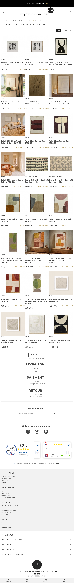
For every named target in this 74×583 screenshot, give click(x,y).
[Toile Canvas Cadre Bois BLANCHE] (13, 85)
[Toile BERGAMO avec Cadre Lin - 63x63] (13, 46)
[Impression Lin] (37, 11)
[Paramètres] (71, 12)
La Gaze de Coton (6, 527)
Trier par (64, 30)
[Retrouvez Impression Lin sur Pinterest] (45, 432)
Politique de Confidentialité (8, 510)
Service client (4, 480)
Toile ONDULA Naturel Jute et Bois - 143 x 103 (36, 103)
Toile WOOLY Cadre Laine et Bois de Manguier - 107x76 (36, 260)
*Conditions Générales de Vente (9, 506)
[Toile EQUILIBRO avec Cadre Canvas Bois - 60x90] (61, 46)
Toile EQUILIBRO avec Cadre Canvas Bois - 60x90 (60, 64)
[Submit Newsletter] (54, 413)
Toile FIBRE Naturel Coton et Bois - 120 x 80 (12, 181)
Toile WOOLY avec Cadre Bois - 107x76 (59, 341)
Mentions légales (5, 508)
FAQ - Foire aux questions (8, 476)
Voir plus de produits (37, 355)
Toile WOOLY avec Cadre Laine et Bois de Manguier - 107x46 (12, 260)
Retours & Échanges (6, 478)
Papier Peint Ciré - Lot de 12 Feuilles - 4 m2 (37, 181)
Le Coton (3, 525)
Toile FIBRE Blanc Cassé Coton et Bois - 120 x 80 (59, 103)
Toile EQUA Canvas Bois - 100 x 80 (35, 142)
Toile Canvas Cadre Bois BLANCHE (11, 103)
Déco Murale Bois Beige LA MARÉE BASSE (60, 300)
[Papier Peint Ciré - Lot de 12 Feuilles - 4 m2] (37, 164)
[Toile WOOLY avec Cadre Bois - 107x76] (61, 324)
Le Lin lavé (4, 523)
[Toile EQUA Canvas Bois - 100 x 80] (37, 124)
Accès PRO (4, 482)
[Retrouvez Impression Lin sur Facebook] (37, 432)
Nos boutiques (5, 493)
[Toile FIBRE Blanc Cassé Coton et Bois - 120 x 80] (61, 85)
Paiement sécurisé (6, 512)
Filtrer (58, 30)
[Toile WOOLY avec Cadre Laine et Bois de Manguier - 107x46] (13, 242)
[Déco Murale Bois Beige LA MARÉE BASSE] (61, 283)
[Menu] (3, 12)
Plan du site (4, 514)
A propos (3, 491)
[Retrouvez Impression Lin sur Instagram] (28, 432)
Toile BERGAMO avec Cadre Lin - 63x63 (12, 64)
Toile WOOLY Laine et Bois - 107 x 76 (12, 220)
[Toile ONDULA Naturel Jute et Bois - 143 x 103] (37, 85)
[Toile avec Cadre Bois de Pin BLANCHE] (37, 324)
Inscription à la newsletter (8, 497)
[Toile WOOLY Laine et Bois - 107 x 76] (13, 203)
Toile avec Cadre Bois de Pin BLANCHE (35, 341)
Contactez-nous (5, 495)
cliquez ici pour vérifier (53, 463)
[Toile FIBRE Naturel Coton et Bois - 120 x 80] (13, 164)
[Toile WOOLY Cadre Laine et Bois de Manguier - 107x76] (37, 242)
